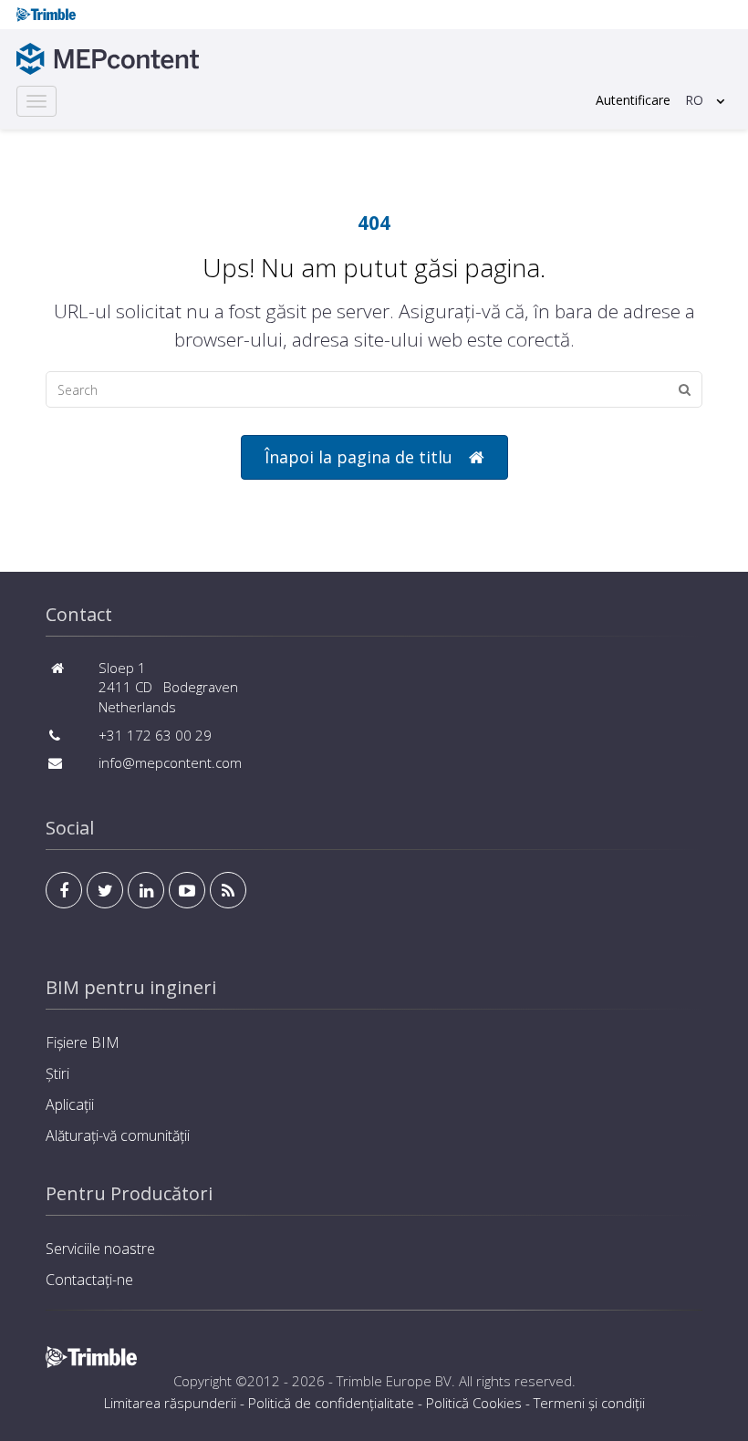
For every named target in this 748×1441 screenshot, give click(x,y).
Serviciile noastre (100, 1249)
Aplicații (70, 1104)
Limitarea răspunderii (170, 1403)
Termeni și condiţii (589, 1403)
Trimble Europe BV (394, 1381)
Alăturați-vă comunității (118, 1135)
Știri (57, 1073)
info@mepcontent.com (170, 762)
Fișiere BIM (82, 1042)
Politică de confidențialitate (331, 1403)
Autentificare (633, 100)
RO (694, 100)
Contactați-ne (89, 1280)
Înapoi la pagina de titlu (358, 457)
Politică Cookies (474, 1403)
